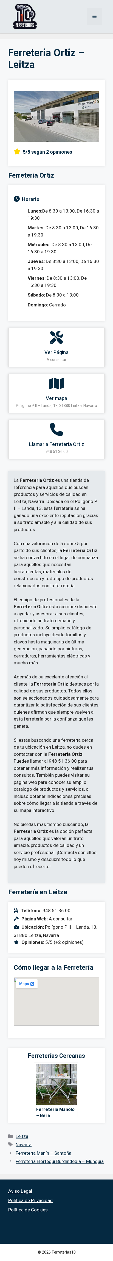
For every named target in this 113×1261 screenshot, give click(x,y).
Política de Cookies (28, 1210)
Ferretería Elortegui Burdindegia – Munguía (60, 1161)
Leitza (22, 1136)
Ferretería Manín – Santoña (43, 1153)
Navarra (24, 1144)
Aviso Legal (20, 1191)
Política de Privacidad (30, 1200)
